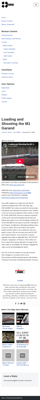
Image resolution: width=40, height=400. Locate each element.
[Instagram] (18, 304)
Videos (5, 59)
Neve (3, 398)
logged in (15, 380)
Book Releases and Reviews (11, 39)
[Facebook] (16, 304)
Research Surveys (8, 73)
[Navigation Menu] (36, 4)
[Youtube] (21, 304)
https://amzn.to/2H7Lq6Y (21, 190)
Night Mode (5, 88)
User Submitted (9, 52)
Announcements (7, 35)
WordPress (18, 398)
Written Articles (8, 45)
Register (4, 95)
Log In (4, 91)
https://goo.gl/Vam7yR (17, 185)
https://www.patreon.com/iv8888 (20, 193)
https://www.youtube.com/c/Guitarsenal (15, 198)
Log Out (4, 101)
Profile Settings (7, 98)
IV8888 (18, 132)
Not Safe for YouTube (11, 63)
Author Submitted (9, 49)
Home (4, 17)
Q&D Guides (8, 56)
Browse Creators (7, 21)
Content (4, 42)
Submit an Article (7, 77)
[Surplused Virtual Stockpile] (8, 4)
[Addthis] (24, 304)
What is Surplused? (8, 24)
